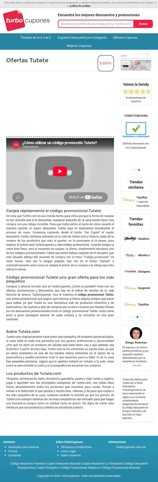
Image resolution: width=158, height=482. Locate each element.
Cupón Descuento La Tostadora (102, 463)
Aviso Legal (68, 451)
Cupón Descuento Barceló (63, 463)
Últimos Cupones (125, 37)
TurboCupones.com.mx (131, 447)
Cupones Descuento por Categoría (82, 37)
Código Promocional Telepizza (80, 467)
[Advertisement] (60, 104)
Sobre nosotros (71, 455)
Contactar (14, 455)
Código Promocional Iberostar (121, 467)
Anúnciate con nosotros (23, 447)
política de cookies (80, 5)
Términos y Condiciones (76, 447)
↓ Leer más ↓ (137, 365)
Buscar (143, 24)
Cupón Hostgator (47, 467)
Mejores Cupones (79, 46)
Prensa (12, 451)
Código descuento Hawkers (27, 463)
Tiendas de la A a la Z (36, 37)
